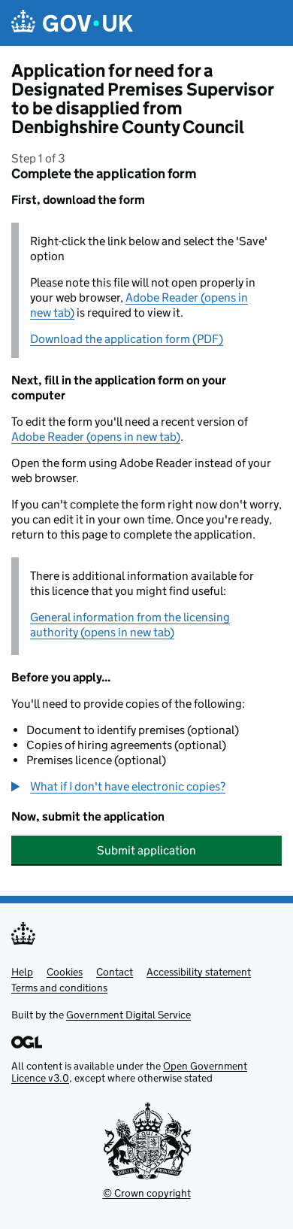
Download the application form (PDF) (126, 339)
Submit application (146, 850)
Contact (114, 972)
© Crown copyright (147, 1193)
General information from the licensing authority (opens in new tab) (130, 624)
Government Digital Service (128, 1014)
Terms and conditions (59, 987)
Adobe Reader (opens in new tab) (95, 436)
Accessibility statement (198, 972)
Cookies (65, 972)
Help (22, 972)
